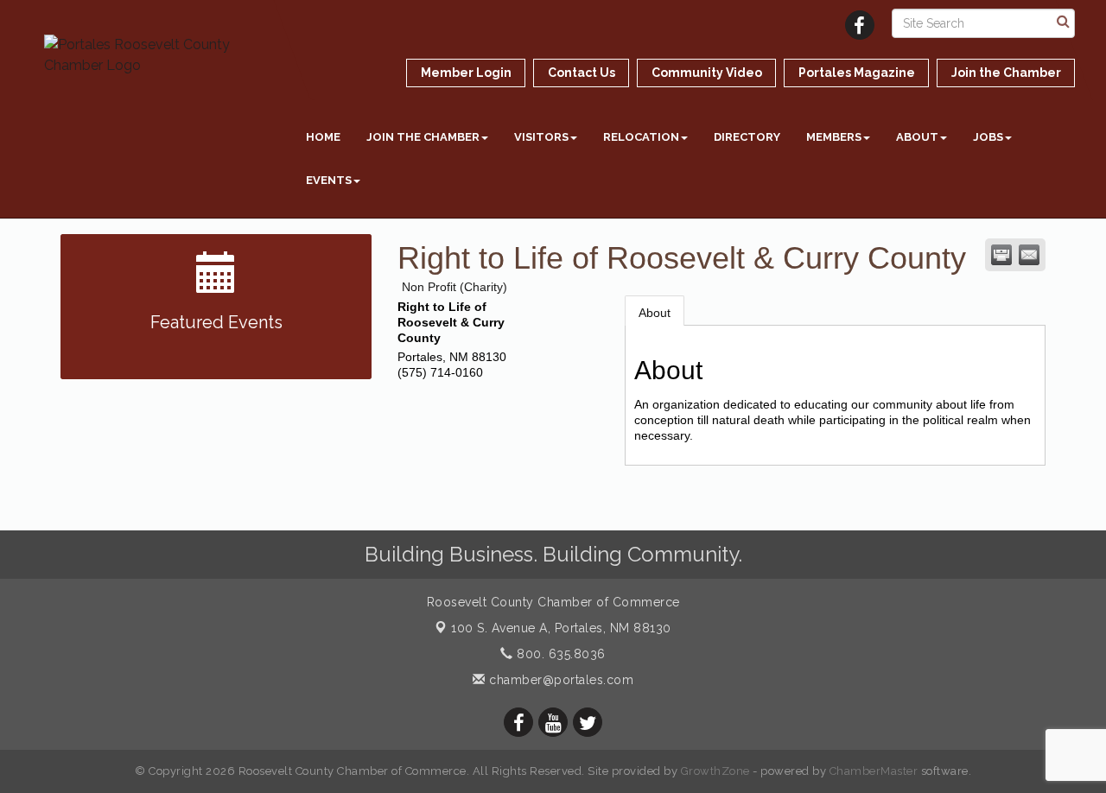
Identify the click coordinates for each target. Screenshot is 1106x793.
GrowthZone (715, 770)
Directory (747, 136)
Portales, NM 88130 (561, 628)
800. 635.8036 (559, 654)
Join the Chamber (423, 136)
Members (833, 136)
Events (329, 180)
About (917, 136)
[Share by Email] (1029, 254)
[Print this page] (1001, 254)
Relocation (641, 136)
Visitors (541, 136)
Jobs (988, 136)
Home (323, 136)
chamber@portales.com (559, 680)
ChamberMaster (874, 770)
